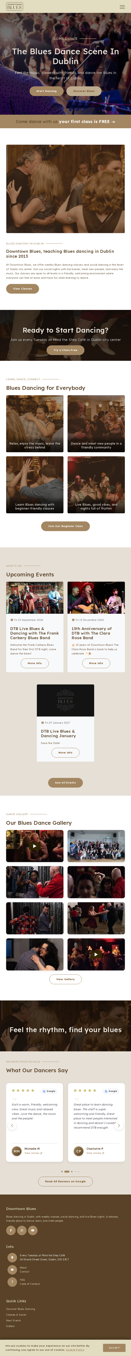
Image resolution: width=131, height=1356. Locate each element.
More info (35, 663)
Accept (114, 1347)
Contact (25, 1271)
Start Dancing (47, 91)
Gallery (10, 1326)
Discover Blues (84, 91)
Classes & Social (16, 1314)
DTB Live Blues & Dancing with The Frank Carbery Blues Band (34, 633)
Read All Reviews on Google (65, 1181)
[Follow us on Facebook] (11, 1230)
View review (32, 1153)
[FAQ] (12, 1282)
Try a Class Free (65, 350)
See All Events (65, 782)
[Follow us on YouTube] (33, 1230)
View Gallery (65, 979)
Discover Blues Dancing (20, 1309)
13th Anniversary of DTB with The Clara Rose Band (92, 633)
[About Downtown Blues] (12, 1270)
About (23, 1267)
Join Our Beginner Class (65, 526)
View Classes (22, 288)
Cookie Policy (75, 1349)
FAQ (22, 1279)
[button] (119, 1125)
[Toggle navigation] (122, 7)
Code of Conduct (30, 1283)
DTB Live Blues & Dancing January (58, 733)
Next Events (13, 1320)
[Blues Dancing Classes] (12, 1257)
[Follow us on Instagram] (22, 1230)
